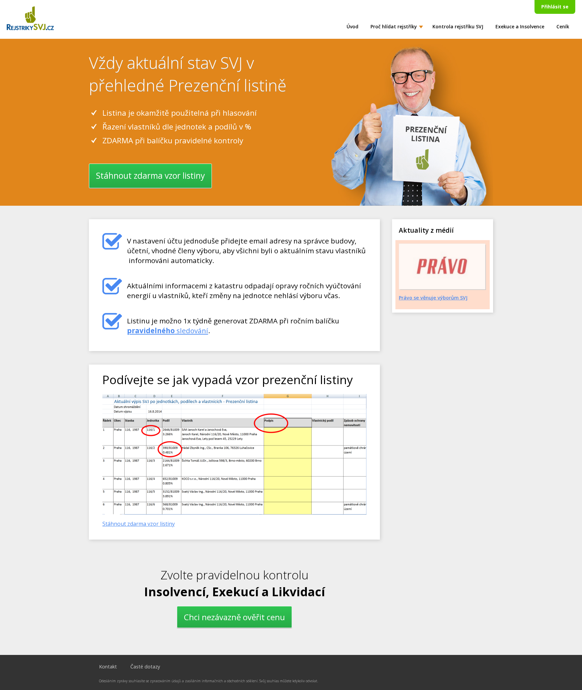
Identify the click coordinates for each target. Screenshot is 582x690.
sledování (167, 330)
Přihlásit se (555, 6)
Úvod (352, 26)
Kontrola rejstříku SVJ (457, 26)
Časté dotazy (145, 666)
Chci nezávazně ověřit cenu (234, 617)
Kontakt (108, 666)
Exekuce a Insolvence (519, 26)
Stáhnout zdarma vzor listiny (150, 175)
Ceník (562, 26)
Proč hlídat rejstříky (393, 26)
